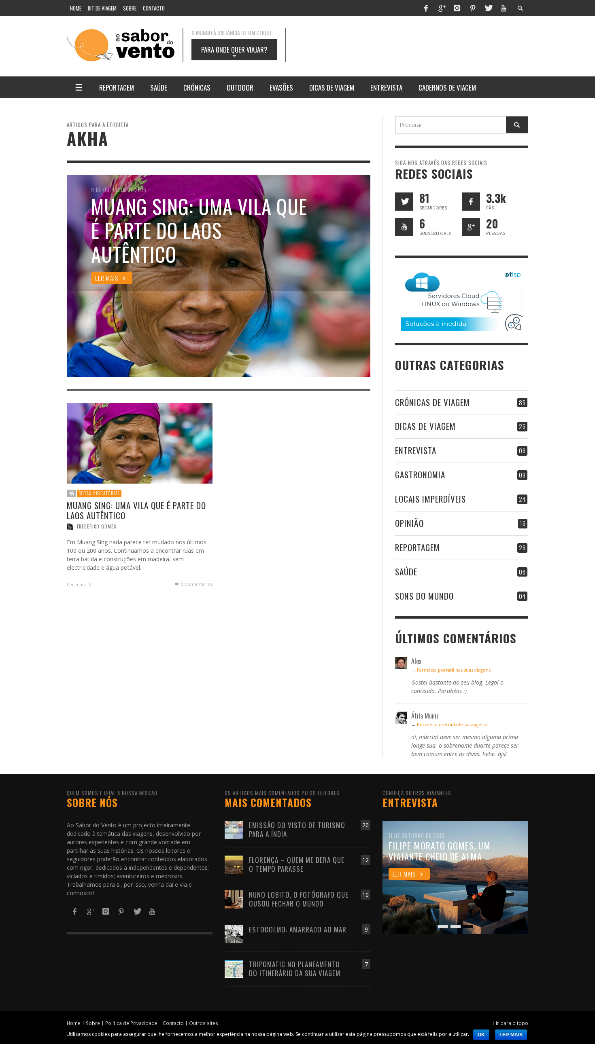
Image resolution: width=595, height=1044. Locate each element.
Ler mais (77, 584)
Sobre (93, 1023)
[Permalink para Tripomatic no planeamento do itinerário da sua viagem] (234, 968)
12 (365, 860)
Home (74, 1023)
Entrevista (415, 450)
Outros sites (203, 1023)
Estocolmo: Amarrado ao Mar (297, 929)
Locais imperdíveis (430, 498)
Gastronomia (420, 474)
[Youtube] (503, 8)
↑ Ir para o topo (510, 1023)
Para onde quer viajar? (234, 52)
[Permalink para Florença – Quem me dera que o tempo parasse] (234, 864)
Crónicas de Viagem (432, 402)
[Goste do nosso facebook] (471, 201)
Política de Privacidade (131, 1023)
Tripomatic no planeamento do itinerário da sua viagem (294, 968)
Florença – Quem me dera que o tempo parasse (296, 864)
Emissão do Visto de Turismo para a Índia (297, 829)
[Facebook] (426, 8)
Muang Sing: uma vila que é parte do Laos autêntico (136, 510)
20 (365, 825)
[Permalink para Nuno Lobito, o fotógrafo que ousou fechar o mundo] (234, 898)
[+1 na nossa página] (471, 227)
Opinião (409, 523)
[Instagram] (457, 8)
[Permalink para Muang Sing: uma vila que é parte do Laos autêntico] (139, 442)
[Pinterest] (472, 8)
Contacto (173, 1023)
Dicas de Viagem (425, 426)
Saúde (406, 571)
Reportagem (417, 547)
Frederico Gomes (96, 526)
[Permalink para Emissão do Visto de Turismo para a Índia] (234, 829)
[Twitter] (488, 8)
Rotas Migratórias (99, 493)
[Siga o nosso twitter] (404, 201)
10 (365, 894)
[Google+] (441, 8)
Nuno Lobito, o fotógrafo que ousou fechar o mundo (298, 899)
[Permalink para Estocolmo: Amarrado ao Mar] (234, 933)
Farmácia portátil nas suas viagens (454, 670)
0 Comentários (196, 584)
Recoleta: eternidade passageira (452, 724)
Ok (481, 1035)
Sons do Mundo (424, 596)
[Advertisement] (415, 45)
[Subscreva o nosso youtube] (404, 227)
